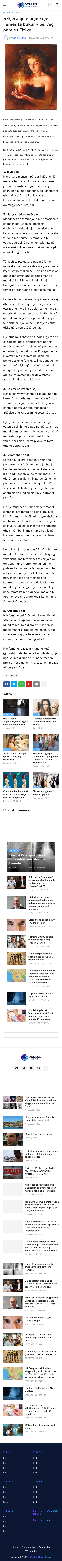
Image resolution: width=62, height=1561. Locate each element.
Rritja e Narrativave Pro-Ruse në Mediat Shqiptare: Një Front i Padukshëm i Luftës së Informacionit (42, 1226)
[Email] (36, 684)
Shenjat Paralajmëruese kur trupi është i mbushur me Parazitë (39, 1267)
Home (6, 12)
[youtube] (31, 1068)
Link (5, 1458)
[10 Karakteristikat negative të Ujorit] (13, 1430)
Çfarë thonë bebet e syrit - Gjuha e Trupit (41, 921)
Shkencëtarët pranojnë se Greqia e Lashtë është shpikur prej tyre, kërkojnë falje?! (41, 882)
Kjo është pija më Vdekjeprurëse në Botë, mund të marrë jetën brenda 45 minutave (41, 1015)
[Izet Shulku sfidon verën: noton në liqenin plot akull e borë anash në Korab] (13, 1156)
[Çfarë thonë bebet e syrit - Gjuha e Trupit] (16, 925)
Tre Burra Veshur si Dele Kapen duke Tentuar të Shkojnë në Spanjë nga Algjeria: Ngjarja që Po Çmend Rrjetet (42, 1206)
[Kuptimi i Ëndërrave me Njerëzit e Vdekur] (16, 998)
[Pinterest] (29, 684)
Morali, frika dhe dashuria (38, 1134)
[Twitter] (14, 684)
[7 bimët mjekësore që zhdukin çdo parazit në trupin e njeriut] (16, 958)
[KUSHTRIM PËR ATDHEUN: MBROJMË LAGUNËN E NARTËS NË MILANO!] (13, 1172)
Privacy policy (28, 1547)
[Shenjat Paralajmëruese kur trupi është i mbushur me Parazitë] (13, 1269)
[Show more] (44, 684)
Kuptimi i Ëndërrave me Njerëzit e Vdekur (40, 995)
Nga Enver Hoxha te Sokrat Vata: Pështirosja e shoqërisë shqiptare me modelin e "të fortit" (40, 1102)
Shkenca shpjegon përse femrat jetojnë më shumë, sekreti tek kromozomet (46, 758)
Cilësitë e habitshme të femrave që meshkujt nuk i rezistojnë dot (15, 794)
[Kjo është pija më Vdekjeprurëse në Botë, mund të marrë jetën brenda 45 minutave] (16, 1015)
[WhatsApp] (21, 684)
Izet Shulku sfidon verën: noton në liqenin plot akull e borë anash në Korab (41, 1154)
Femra (15, 12)
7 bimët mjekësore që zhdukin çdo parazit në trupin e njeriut (40, 956)
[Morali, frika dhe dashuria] (13, 1139)
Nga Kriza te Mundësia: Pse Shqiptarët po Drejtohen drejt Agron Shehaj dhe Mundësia (40, 1187)
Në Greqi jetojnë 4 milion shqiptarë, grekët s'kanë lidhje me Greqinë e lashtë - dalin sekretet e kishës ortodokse (41, 976)
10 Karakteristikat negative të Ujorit (40, 1427)
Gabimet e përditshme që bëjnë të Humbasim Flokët (45, 721)
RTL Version (31, 1551)
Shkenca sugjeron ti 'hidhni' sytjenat (43, 793)
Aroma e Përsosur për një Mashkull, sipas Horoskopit (15, 756)
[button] (4, 5)
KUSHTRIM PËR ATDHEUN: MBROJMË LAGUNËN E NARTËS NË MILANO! (39, 1170)
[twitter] (24, 1068)
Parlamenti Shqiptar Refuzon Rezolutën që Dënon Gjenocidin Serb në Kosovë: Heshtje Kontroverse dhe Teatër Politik (41, 1246)
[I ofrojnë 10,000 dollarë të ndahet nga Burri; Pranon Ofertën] (16, 941)
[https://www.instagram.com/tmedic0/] (45, 1068)
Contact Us (44, 1547)
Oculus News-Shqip (40, 1557)
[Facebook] (6, 684)
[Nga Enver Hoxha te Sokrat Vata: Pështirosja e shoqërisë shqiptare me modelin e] (13, 1102)
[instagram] (38, 1068)
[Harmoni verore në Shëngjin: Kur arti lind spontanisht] (13, 1122)
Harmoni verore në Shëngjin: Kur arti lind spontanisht (40, 1119)
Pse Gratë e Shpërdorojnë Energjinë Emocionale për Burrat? (15, 721)
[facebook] (16, 1068)
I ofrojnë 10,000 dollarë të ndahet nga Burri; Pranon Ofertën (40, 939)
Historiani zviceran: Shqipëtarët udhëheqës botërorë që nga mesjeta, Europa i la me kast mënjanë (41, 903)
